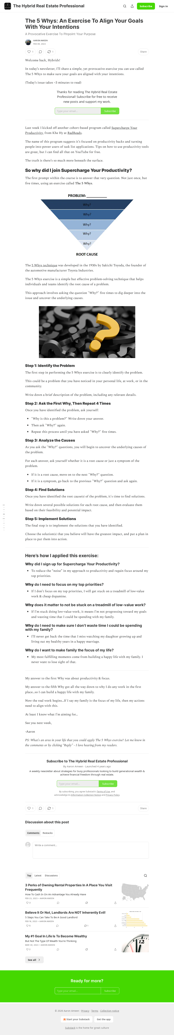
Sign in (163, 6)
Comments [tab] (33, 833)
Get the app (104, 1019)
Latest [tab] (37, 875)
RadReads (74, 133)
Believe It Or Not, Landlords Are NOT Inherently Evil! (65, 913)
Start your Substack (78, 1019)
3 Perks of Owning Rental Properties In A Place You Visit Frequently (68, 887)
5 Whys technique (44, 265)
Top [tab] (29, 875)
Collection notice (109, 1010)
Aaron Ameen (40, 40)
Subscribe (146, 6)
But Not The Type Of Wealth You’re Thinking (50, 941)
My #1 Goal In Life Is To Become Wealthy (56, 936)
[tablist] (40, 833)
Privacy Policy (112, 794)
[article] (87, 894)
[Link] (20, 170)
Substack (70, 1027)
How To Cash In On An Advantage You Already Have (55, 894)
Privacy (85, 1010)
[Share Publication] (132, 6)
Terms (94, 1010)
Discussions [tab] (51, 875)
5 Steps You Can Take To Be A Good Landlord (51, 917)
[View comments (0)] (40, 51)
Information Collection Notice (86, 794)
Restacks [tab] (48, 833)
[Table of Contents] (3, 517)
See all (32, 959)
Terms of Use (103, 791)
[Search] (124, 6)
